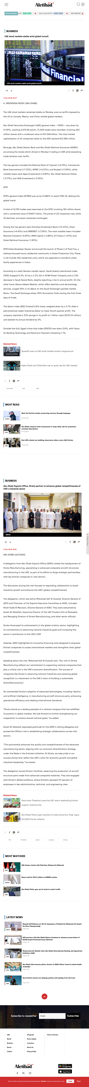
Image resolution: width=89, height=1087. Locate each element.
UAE (8, 1035)
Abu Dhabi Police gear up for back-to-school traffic (40, 889)
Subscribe (73, 1016)
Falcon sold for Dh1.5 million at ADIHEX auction (39, 877)
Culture (9, 1051)
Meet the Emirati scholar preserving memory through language (45, 413)
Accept (70, 1081)
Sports (9, 1047)
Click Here (43, 1081)
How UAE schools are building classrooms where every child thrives (47, 440)
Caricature (30, 1043)
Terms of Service (52, 1035)
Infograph (30, 1035)
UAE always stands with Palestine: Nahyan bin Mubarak (42, 865)
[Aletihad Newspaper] (44, 4)
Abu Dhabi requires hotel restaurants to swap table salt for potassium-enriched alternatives (48, 428)
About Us (30, 1047)
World (9, 1039)
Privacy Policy (31, 1051)
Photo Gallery (31, 1039)
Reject (79, 1081)
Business (10, 1043)
